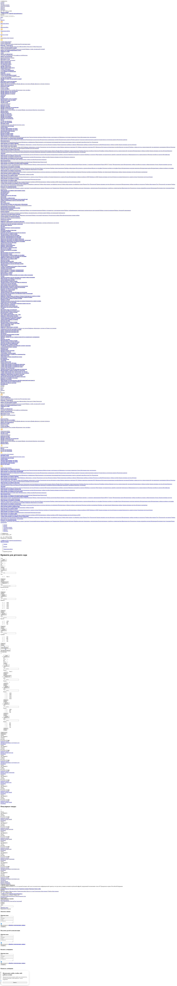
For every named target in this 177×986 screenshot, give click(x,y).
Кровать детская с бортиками (7, 772)
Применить (3, 734)
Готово (2, 567)
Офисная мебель (13, 891)
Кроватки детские (5, 741)
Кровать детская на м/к (6, 782)
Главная (5, 544)
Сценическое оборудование (41, 891)
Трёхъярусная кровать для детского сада (10, 742)
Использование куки (21, 896)
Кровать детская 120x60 (6, 802)
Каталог (5, 546)
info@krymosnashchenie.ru (15, 540)
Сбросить (3, 579)
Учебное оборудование (53, 891)
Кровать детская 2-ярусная (7, 752)
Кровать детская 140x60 (6, 792)
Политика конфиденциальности (8, 896)
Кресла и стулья (31, 891)
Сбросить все (4, 732)
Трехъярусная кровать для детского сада (10, 762)
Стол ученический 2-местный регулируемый (11, 901)
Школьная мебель (5, 891)
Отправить (3, 926)
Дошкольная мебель (8, 549)
